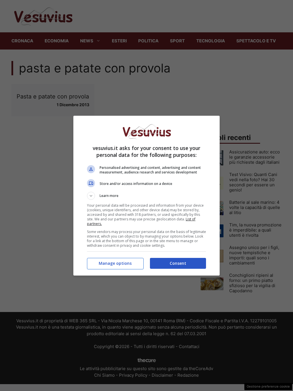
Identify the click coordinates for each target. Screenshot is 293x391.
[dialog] (146, 196)
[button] (146, 196)
